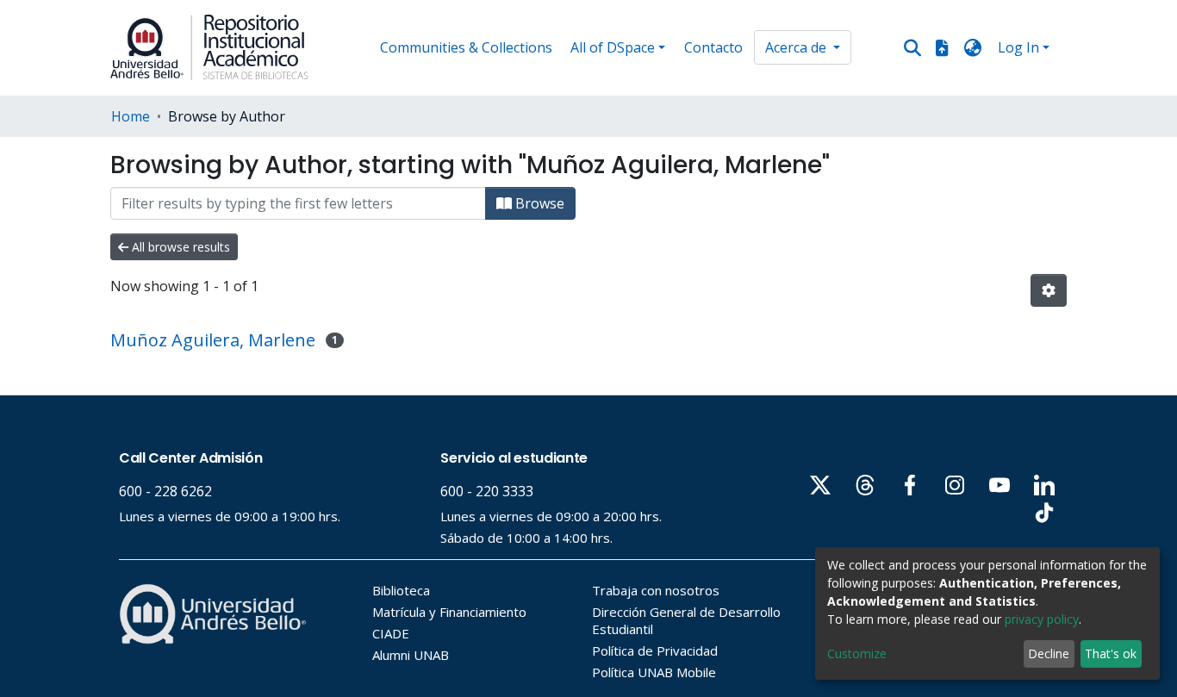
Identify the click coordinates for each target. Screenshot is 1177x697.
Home (130, 116)
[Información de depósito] (942, 47)
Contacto (713, 47)
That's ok (1111, 653)
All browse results (179, 247)
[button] (973, 47)
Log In (1018, 47)
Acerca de (797, 47)
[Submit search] (913, 48)
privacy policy (1042, 619)
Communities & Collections (466, 47)
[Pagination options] (1049, 290)
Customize (857, 653)
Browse (538, 203)
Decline (1048, 653)
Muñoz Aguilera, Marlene (212, 340)
